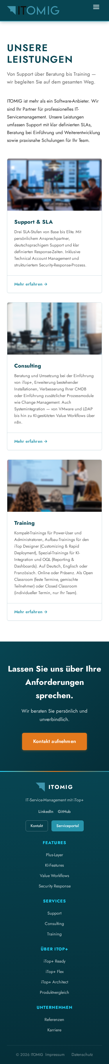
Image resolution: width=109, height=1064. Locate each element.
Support (54, 913)
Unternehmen (54, 1007)
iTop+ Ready (54, 961)
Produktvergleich (54, 992)
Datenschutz (82, 1054)
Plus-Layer (54, 855)
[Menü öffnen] (96, 10)
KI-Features (54, 865)
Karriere (54, 1030)
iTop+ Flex (55, 971)
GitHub (64, 811)
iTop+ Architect (54, 982)
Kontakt (37, 825)
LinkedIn (45, 811)
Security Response (55, 886)
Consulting (54, 923)
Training (54, 934)
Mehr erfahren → (31, 284)
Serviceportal (67, 825)
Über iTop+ (54, 949)
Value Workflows (54, 875)
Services (54, 901)
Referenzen (54, 1019)
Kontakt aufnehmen (54, 741)
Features (54, 843)
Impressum (55, 1054)
